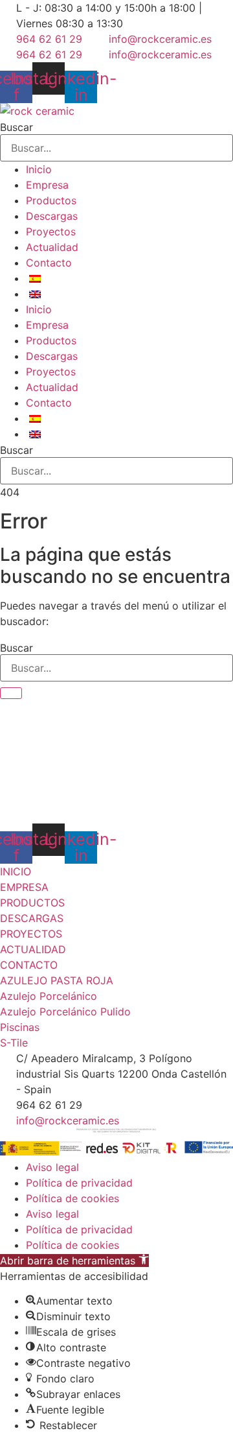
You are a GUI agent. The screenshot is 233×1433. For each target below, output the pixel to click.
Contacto (49, 262)
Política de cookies (72, 1198)
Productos (51, 200)
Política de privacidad (79, 1182)
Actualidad (52, 247)
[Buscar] (11, 693)
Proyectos (51, 231)
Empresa (47, 184)
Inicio (39, 169)
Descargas (52, 215)
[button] (74, 1260)
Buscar (16, 127)
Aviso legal (52, 1167)
